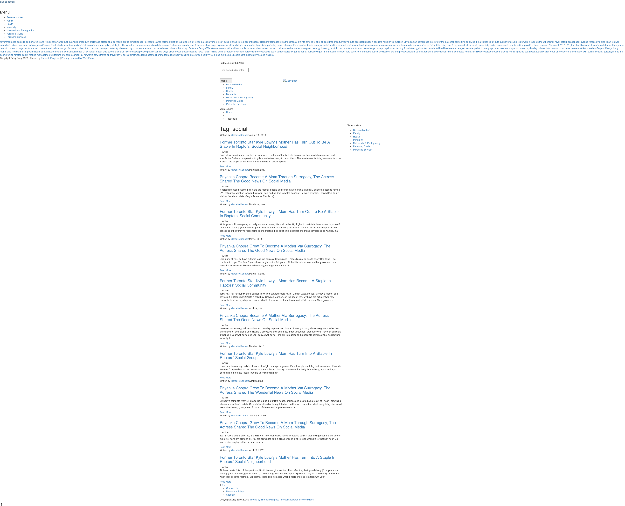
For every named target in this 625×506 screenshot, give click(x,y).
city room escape (137, 48)
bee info (4, 48)
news (200, 51)
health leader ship (98, 51)
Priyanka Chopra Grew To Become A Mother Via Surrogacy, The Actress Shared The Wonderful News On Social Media (275, 390)
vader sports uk (285, 51)
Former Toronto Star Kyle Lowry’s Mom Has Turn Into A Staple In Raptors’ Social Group (276, 355)
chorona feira (162, 54)
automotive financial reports (258, 45)
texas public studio (506, 45)
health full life (210, 51)
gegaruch (619, 45)
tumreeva (344, 41)
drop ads (395, 45)
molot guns (223, 41)
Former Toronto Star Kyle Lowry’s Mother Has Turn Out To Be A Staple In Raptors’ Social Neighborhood (275, 144)
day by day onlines (535, 48)
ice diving (470, 41)
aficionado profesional (101, 41)
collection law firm (389, 51)
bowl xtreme (100, 54)
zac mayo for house (515, 48)
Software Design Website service (206, 48)
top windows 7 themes (192, 45)
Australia (469, 51)
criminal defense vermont (231, 51)
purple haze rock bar (250, 48)
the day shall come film (453, 41)
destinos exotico (32, 48)
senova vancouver (58, 41)
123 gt (568, 45)
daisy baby (175, 54)
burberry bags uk (371, 51)
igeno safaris (147, 54)
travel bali (121, 54)
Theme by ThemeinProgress (264, 499)
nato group (306, 48)
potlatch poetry (481, 48)
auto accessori (357, 41)
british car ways (160, 51)
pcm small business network (350, 45)
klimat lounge (136, 41)
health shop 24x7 (79, 51)
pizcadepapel (573, 41)
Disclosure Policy (235, 491)
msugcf (63, 48)
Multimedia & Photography (20, 30)
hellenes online (167, 48)
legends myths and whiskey (260, 54)
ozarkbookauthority (534, 51)
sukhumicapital (595, 51)
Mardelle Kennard (240, 135)
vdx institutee (134, 54)
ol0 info (301, 41)
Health (10, 23)
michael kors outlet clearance (588, 45)
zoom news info (567, 48)
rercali (578, 48)
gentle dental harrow (304, 51)
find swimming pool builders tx (27, 51)
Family (10, 20)
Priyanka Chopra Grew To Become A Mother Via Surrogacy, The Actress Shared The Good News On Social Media (275, 248)
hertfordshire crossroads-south (260, 51)
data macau (552, 48)
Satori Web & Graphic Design (597, 48)
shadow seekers (373, 41)
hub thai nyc (182, 48)
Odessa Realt (49, 45)
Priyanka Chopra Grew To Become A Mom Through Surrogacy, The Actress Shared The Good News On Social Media (278, 424)
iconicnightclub (516, 51)
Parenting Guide (15, 33)
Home (229, 112)
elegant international (325, 51)
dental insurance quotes (451, 51)
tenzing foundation (405, 48)
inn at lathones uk (485, 41)
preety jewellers (407, 51)
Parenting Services (16, 36)
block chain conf (236, 54)
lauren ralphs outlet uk (166, 41)
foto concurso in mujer (96, 48)
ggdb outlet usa (424, 48)
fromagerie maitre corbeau (283, 41)
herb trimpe (12, 45)
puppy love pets (143, 51)
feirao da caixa (202, 41)
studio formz (357, 48)
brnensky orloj (313, 41)
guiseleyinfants (611, 51)
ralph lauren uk (186, 41)
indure (56, 48)
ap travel (111, 54)
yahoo (213, 41)
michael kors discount (240, 41)
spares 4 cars (306, 45)
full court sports (342, 48)
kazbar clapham (260, 41)
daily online (490, 45)
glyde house (175, 51)
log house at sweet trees (285, 45)
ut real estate (174, 45)
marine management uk (41, 54)
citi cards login (236, 45)
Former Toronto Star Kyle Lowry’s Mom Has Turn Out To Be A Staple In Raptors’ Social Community (279, 213)
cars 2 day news (455, 45)
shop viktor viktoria (80, 45)
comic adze (153, 48)
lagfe (117, 45)
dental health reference (444, 48)
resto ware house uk (528, 41)
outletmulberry (500, 51)
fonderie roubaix (76, 48)
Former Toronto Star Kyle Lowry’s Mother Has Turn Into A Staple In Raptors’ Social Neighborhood (277, 459)
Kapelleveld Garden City (395, 41)
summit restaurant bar (427, 51)
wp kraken (390, 48)
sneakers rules (292, 48)
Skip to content (7, 1)
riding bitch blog (438, 45)
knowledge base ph (374, 48)
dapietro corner (25, 41)
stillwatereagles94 (483, 51)
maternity (113, 48)
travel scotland (189, 51)
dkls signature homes (132, 45)
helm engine (540, 45)
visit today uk (551, 51)
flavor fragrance (8, 41)
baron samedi (73, 54)
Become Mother (15, 17)
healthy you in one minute (214, 54)
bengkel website (465, 48)
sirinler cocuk (268, 48)
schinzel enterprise (191, 54)
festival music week (474, 45)
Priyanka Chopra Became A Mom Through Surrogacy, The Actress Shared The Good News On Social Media (277, 179)
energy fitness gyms (323, 48)
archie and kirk (41, 41)
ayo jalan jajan (603, 41)
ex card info (327, 41)
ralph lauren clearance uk (56, 51)
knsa (336, 41)
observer (123, 48)
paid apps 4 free (525, 45)
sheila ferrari (63, 45)
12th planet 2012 (556, 45)
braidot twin (581, 51)
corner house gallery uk (102, 45)
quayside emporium (79, 41)
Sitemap (230, 494)
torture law (59, 54)
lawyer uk (130, 51)
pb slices (280, 48)
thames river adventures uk (415, 45)
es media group (121, 41)
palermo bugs (16, 48)
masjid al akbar (231, 48)
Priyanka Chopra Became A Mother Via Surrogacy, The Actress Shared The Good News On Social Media (274, 317)
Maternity (11, 27)
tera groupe (385, 45)
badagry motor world (324, 45)
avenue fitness (588, 41)
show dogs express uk (216, 45)
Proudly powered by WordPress (77, 58)
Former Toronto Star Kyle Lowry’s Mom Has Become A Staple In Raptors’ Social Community (275, 283)
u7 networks (87, 54)
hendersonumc (567, 51)
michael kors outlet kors (349, 51)
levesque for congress (30, 45)
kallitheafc (149, 41)
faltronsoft (608, 45)
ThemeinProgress (50, 58)
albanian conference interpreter (424, 41)
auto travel (46, 48)
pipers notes (371, 45)
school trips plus (116, 51)
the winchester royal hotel (552, 41)
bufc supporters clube (506, 41)
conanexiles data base (155, 45)
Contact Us (232, 488)
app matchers (497, 48)
